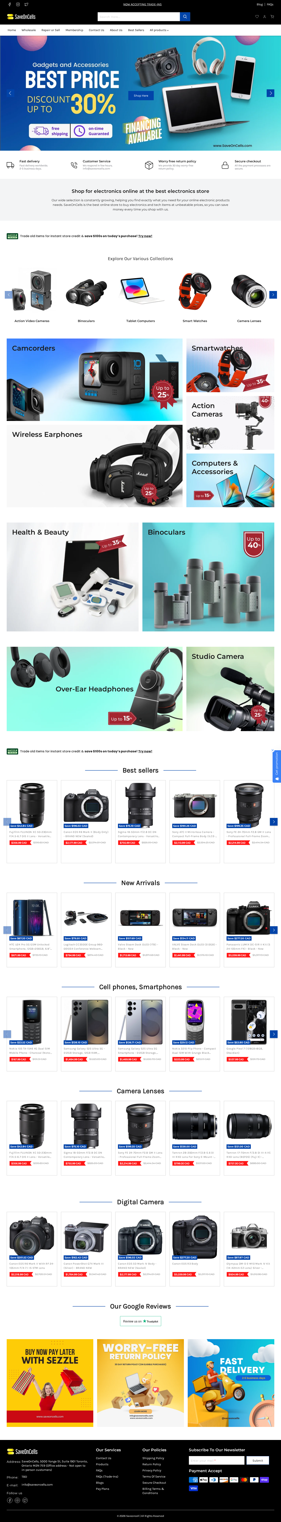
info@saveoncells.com (96, 168)
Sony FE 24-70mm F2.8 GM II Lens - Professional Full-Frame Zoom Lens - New (249, 834)
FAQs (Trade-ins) (107, 1476)
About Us (116, 30)
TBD (24, 1476)
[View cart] (272, 17)
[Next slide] (270, 93)
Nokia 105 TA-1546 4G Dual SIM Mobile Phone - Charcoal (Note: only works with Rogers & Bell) (30, 1051)
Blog (260, 4)
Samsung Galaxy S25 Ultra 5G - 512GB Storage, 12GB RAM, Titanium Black (84, 1051)
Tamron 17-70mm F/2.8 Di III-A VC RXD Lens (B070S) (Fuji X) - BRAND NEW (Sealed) (249, 1155)
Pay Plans (102, 1489)
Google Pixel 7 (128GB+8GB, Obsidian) (245, 1050)
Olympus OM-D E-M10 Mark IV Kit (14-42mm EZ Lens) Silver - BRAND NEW (248, 1266)
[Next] (274, 822)
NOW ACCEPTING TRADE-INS (142, 4)
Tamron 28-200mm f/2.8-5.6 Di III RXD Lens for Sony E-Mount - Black (193, 1155)
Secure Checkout (154, 1482)
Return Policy (151, 1464)
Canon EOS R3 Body (185, 1263)
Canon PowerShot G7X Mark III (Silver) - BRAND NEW (84, 1266)
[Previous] (7, 822)
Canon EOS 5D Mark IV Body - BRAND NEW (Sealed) (137, 1266)
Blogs (100, 1482)
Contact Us (96, 30)
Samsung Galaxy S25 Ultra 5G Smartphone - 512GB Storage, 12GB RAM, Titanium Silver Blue (138, 1051)
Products (102, 1464)
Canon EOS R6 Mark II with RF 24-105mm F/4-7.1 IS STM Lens (31, 1266)
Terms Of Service (153, 1476)
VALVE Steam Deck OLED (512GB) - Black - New (194, 946)
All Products (248, 95)
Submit (258, 1460)
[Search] (185, 16)
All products (158, 30)
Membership (74, 30)
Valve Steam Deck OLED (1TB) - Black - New (138, 946)
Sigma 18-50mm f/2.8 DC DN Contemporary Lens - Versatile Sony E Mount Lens (138, 834)
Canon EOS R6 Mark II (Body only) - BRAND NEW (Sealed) (86, 834)
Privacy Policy (151, 1470)
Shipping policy (153, 1458)
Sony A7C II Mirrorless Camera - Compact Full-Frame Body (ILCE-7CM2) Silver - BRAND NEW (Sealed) (193, 834)
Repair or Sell (50, 30)
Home (12, 30)
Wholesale (29, 30)
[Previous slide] (10, 93)
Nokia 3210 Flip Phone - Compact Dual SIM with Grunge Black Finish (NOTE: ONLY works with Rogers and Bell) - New (194, 1051)
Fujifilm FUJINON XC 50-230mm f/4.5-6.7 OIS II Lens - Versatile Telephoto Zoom (30, 834)
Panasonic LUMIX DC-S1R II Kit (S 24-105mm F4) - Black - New (248, 946)
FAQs (270, 4)
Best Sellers (136, 30)
